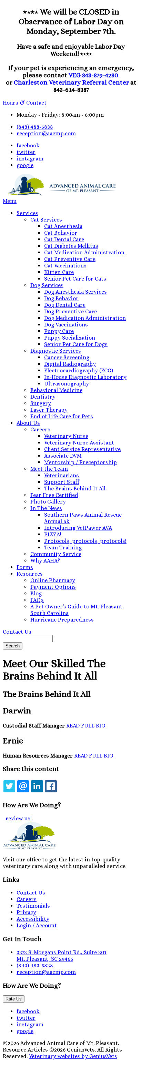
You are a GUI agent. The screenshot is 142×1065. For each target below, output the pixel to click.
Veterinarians (61, 475)
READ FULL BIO (85, 725)
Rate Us (14, 999)
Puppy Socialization (69, 337)
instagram (30, 158)
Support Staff (61, 482)
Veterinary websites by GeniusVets (73, 1056)
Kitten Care (59, 272)
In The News (46, 508)
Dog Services (46, 285)
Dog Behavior (61, 298)
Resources (30, 573)
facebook (28, 145)
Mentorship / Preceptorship (80, 462)
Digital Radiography (70, 364)
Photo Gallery (48, 501)
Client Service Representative (82, 449)
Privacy (26, 912)
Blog (36, 593)
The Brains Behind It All (74, 488)
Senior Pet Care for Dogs (76, 344)
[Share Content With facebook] (51, 786)
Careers (40, 429)
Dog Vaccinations (66, 324)
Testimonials (33, 905)
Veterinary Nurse (66, 436)
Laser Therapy (49, 410)
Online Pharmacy (52, 580)
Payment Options (53, 587)
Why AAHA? (45, 560)
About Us (28, 423)
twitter (26, 152)
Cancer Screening (66, 357)
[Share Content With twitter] (9, 786)
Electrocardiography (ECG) (78, 370)
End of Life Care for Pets (61, 416)
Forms (25, 567)
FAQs (37, 600)
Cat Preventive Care (69, 259)
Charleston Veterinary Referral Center (71, 82)
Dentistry (42, 396)
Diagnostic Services (55, 351)
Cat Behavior (60, 232)
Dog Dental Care (64, 305)
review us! (18, 818)
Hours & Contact (25, 102)
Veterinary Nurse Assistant (79, 442)
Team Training (63, 547)
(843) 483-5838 (35, 127)
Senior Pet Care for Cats (75, 278)
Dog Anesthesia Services (75, 292)
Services (27, 213)
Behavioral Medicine (56, 390)
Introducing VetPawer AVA (78, 528)
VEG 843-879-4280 (94, 75)
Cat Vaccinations (65, 265)
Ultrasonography (66, 383)
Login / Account (37, 925)
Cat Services (46, 219)
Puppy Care (59, 331)
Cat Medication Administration (84, 252)
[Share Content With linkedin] (37, 786)
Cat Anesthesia (63, 226)
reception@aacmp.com (46, 133)
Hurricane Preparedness (62, 619)
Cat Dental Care (64, 239)
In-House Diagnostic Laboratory (85, 377)
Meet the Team (49, 469)
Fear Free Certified (54, 495)
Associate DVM (63, 455)
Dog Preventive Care (70, 311)
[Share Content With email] (23, 786)
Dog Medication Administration (85, 318)
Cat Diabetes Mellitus (71, 246)
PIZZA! (52, 534)
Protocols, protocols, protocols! (85, 541)
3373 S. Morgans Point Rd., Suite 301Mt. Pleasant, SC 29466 (61, 955)
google (25, 165)
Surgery (40, 403)
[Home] (59, 194)
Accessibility (33, 919)
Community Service (55, 554)
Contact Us (17, 631)
